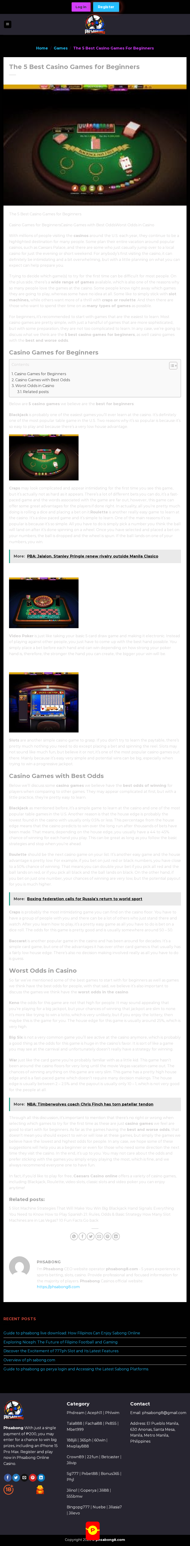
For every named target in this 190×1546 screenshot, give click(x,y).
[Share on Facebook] (82, 1236)
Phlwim (112, 1413)
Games (61, 48)
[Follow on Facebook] (8, 1478)
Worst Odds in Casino (34, 386)
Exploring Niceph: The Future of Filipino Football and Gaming (60, 1342)
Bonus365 (110, 1473)
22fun (92, 1457)
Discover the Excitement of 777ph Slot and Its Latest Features (60, 1351)
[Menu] (8, 24)
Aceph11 (94, 1413)
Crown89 (75, 1457)
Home (42, 48)
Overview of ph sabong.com (29, 1360)
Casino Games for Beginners (40, 374)
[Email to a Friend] (99, 1236)
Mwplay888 (78, 1446)
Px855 (111, 1423)
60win (99, 1440)
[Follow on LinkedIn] (41, 1478)
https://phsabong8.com (58, 1287)
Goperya (88, 1490)
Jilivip (71, 1463)
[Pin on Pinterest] (107, 1236)
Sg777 (73, 1473)
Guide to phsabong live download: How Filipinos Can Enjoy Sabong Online (71, 1333)
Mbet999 (75, 1429)
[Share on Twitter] (91, 1236)
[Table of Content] (173, 365)
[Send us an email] (24, 1478)
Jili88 (104, 1490)
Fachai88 (93, 1423)
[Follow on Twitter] (16, 1478)
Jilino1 (72, 1490)
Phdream (75, 1413)
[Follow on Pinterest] (33, 1478)
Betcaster (110, 1457)
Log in (81, 7)
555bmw (74, 1496)
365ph (85, 1440)
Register (106, 7)
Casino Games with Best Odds (42, 380)
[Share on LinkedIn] (116, 1236)
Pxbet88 (90, 1473)
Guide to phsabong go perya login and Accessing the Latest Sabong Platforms (75, 1369)
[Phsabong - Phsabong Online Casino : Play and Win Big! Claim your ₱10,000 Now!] (95, 24)
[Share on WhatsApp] (74, 1236)
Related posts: (36, 392)
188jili (72, 1440)
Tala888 (74, 1423)
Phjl (70, 1479)
